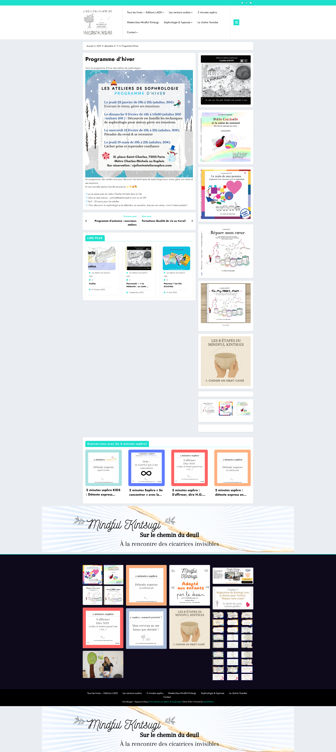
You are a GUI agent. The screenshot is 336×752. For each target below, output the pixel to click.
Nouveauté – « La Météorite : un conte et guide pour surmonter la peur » (137, 285)
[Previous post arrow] (86, 221)
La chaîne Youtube (208, 22)
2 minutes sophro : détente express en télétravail (229, 492)
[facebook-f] (242, 2)
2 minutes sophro (207, 12)
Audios (92, 283)
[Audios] (102, 258)
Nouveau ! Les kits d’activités (173, 285)
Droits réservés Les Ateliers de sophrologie (165, 701)
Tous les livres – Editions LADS (144, 12)
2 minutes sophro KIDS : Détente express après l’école (103, 492)
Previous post (130, 216)
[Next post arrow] (192, 221)
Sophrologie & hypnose (177, 22)
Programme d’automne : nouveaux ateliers (115, 222)
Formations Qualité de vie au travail (163, 221)
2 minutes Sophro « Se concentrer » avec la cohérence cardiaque (146, 492)
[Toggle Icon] (236, 22)
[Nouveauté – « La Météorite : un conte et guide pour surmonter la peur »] (139, 258)
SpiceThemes (208, 701)
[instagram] (246, 2)
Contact (131, 32)
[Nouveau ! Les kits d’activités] (176, 258)
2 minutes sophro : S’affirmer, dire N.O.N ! (188, 492)
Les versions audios (179, 12)
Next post (146, 216)
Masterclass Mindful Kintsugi (143, 22)
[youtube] (250, 2)
